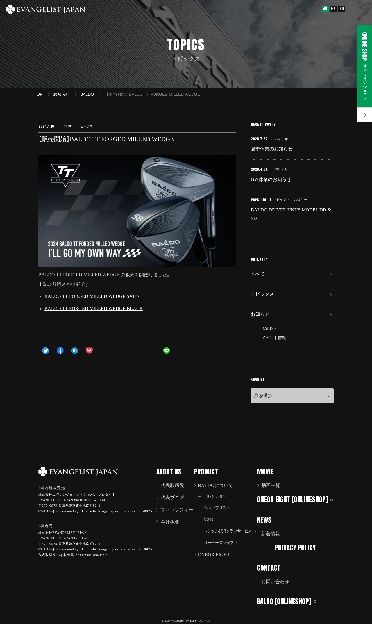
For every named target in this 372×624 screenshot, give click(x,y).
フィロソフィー (177, 509)
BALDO (269, 328)
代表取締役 (172, 485)
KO (341, 9)
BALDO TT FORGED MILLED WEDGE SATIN (92, 296)
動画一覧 (270, 485)
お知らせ (260, 314)
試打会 (209, 519)
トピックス (262, 293)
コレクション (215, 496)
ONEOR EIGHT (214, 554)
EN (333, 9)
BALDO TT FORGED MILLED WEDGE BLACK (93, 308)
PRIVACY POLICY (295, 547)
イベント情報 (274, 338)
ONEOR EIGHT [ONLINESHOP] (292, 499)
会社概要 (170, 522)
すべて (258, 273)
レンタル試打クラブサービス (228, 531)
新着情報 (270, 533)
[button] (359, 8)
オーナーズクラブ (218, 543)
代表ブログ (172, 497)
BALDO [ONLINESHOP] (284, 601)
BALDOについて (215, 485)
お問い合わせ (275, 581)
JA (325, 9)
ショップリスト (217, 508)
